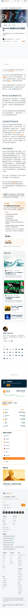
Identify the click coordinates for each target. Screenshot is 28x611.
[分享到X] (4, 349)
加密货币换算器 (5, 527)
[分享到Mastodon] (10, 355)
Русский (8, 455)
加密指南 (4, 580)
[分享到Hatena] (22, 355)
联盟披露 (19, 592)
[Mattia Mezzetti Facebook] (12, 341)
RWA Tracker (5, 531)
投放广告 (19, 570)
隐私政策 (4, 606)
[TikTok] (17, 512)
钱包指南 (4, 582)
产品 (11, 560)
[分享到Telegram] (13, 349)
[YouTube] (23, 512)
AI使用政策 (20, 590)
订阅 (8, 385)
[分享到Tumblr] (13, 352)
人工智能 (14, 520)
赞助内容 (19, 594)
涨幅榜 (4, 520)
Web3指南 (5, 578)
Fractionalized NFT (8, 547)
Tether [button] (17, 128)
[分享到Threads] (7, 352)
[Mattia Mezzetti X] (9, 341)
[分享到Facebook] (7, 349)
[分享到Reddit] (19, 349)
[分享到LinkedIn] (16, 349)
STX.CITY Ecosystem (9, 536)
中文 (7, 458)
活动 (11, 564)
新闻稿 (4, 567)
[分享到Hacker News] (22, 349)
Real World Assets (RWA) (9, 549)
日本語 (7, 461)
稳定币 (14, 25)
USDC (22, 134)
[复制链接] (13, 358)
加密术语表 (5, 586)
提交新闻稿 (20, 580)
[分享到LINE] (19, 352)
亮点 (3, 525)
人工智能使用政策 (10, 71)
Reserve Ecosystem (8, 538)
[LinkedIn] (15, 512)
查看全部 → (23, 409)
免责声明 (19, 564)
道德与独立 (20, 588)
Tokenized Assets (8, 544)
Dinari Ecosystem (8, 540)
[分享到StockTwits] (13, 355)
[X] (6, 512)
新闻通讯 (13, 181)
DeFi (14, 522)
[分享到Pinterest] (10, 352)
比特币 (4, 556)
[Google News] (20, 512)
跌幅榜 (4, 522)
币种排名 (4, 518)
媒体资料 (19, 572)
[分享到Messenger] (16, 355)
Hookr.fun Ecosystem (8, 542)
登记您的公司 (20, 574)
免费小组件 (20, 562)
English (7, 439)
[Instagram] (9, 512)
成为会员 (19, 560)
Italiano (7, 435)
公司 (11, 556)
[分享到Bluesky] (4, 352)
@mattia (5, 341)
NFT (3, 564)
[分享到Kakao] (19, 355)
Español (7, 442)
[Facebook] (4, 512)
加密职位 (11, 562)
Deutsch (7, 448)
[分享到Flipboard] (4, 358)
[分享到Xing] (4, 355)
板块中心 (14, 518)
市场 (4, 482)
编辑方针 (23, 41)
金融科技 (6, 8)
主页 (2, 8)
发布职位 (19, 576)
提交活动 (19, 578)
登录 (19, 246)
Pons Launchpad (19, 547)
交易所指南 (5, 584)
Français (7, 445)
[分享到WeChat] (7, 358)
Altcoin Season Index (7, 529)
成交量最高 (5, 524)
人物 (11, 558)
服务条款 (21, 605)
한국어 (7, 451)
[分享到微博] (22, 352)
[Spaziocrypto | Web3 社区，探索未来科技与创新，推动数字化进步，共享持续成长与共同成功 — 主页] (14, 493)
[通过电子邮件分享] (7, 355)
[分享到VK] (16, 352)
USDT (14, 132)
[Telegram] (12, 512)
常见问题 (19, 558)
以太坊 (4, 558)
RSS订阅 (19, 565)
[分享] (10, 358)
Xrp (3, 560)
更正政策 (19, 586)
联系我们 (19, 556)
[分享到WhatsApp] (10, 349)
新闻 (10, 25)
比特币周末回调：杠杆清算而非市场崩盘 (12, 484)
